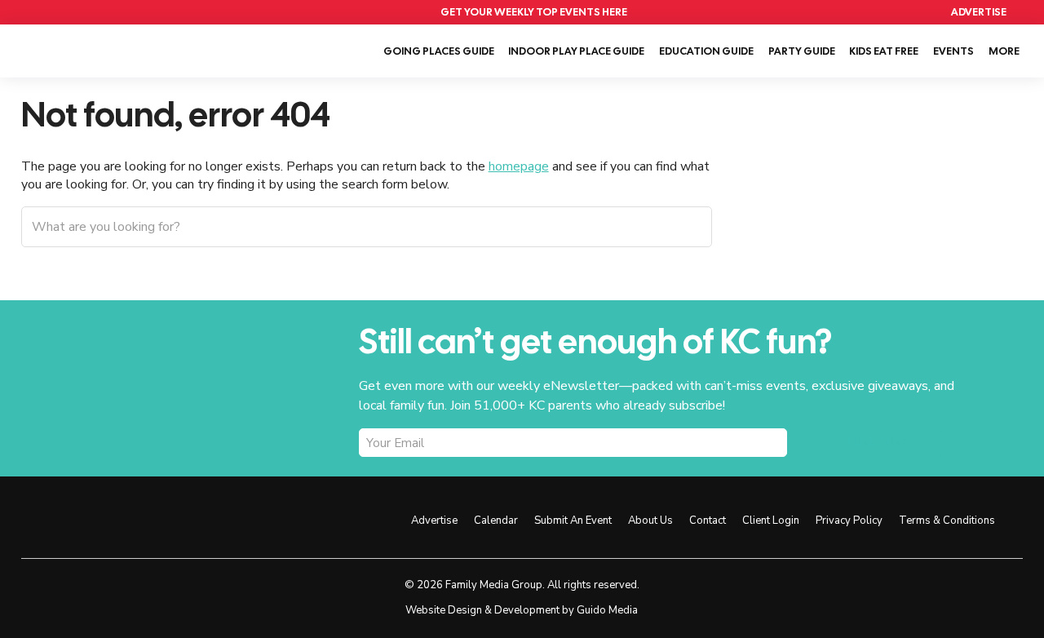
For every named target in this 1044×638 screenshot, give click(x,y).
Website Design (443, 610)
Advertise (978, 12)
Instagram (296, 519)
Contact (707, 520)
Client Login (770, 520)
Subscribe (877, 443)
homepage (519, 166)
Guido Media (607, 610)
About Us (650, 520)
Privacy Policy (849, 520)
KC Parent (88, 48)
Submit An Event (573, 520)
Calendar (887, 12)
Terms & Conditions (947, 520)
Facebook (260, 519)
